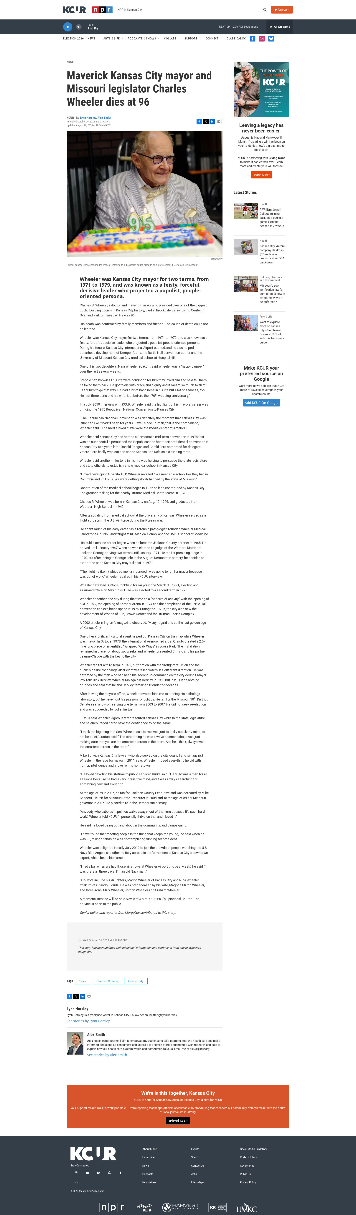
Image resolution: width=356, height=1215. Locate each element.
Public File (246, 1174)
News (91, 38)
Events (195, 1149)
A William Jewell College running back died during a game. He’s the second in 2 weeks (272, 218)
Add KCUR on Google (261, 402)
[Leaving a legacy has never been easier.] (261, 89)
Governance (247, 1165)
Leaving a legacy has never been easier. (261, 128)
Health (264, 204)
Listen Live (148, 1157)
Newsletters (149, 1182)
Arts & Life (111, 38)
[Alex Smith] (75, 1043)
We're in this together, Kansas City (178, 1093)
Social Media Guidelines (254, 1149)
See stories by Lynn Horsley (88, 1021)
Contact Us (197, 1165)
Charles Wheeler (107, 981)
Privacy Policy (248, 1182)
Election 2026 (73, 38)
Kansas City (136, 981)
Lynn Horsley (88, 117)
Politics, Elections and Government (271, 279)
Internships (197, 1182)
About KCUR (149, 1149)
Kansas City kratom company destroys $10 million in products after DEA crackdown (272, 254)
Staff (194, 1157)
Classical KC (236, 38)
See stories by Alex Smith (107, 1055)
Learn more (261, 174)
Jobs (194, 1174)
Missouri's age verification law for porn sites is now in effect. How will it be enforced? (272, 294)
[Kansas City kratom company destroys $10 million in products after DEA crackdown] (246, 247)
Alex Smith (104, 117)
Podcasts (147, 1174)
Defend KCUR (178, 1120)
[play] (68, 27)
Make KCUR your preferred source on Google (261, 373)
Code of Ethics (248, 1157)
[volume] (79, 27)
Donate (283, 10)
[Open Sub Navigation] (98, 38)
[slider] (84, 27)
